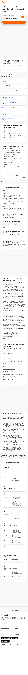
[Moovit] (5, 2)
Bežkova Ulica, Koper (18, 361)
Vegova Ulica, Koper (7, 366)
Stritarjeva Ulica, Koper (8, 356)
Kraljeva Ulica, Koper (18, 374)
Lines (16, 623)
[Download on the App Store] (14, 638)
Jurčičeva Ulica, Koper (18, 348)
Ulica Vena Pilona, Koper (8, 379)
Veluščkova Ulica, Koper (8, 374)
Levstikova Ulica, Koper (8, 361)
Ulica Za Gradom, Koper (8, 376)
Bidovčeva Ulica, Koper (8, 363)
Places (16, 626)
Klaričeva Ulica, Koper (18, 376)
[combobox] (14, 16)
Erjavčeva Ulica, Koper (18, 363)
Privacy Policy (10, 644)
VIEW (16, 129)
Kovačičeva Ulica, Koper (8, 353)
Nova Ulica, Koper (18, 356)
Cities (16, 632)
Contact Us (16, 644)
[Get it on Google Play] (5, 638)
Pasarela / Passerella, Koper (9, 369)
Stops (16, 630)
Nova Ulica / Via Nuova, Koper (9, 351)
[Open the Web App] (5, 641)
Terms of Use (4, 644)
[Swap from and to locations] (22, 16)
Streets (16, 628)
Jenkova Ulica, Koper (7, 348)
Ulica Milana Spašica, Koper (9, 382)
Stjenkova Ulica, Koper (8, 371)
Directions (17, 634)
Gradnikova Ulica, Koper (8, 358)
